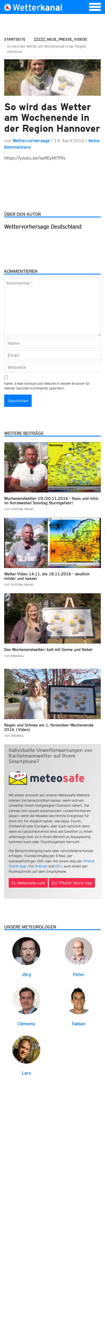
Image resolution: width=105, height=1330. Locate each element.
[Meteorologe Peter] (79, 950)
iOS (57, 866)
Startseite (14, 39)
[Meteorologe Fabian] (79, 1000)
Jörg (26, 974)
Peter (79, 974)
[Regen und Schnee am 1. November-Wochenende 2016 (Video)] (52, 694)
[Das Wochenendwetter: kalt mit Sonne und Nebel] (52, 618)
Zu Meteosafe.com (28, 883)
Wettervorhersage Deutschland (42, 226)
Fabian (78, 1023)
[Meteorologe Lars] (26, 1049)
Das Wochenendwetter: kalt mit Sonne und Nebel (48, 649)
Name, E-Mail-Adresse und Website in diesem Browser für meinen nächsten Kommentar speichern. (47, 385)
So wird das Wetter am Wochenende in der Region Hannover (52, 117)
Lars (26, 1073)
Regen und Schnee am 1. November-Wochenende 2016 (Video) (49, 727)
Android (41, 866)
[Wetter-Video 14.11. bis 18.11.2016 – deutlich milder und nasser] (52, 543)
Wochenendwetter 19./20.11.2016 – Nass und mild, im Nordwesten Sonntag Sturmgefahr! (51, 500)
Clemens (26, 1023)
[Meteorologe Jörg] (26, 950)
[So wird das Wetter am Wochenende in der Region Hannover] (52, 77)
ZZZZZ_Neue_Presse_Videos (60, 39)
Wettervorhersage (31, 140)
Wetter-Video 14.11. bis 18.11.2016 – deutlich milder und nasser (47, 576)
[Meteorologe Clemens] (26, 1000)
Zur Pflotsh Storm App (72, 883)
